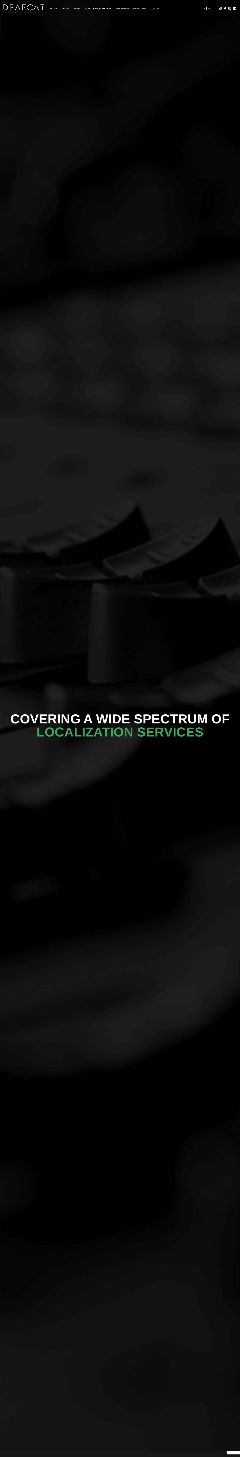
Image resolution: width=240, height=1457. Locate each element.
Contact (156, 8)
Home (53, 8)
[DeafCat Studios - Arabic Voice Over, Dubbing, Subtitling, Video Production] (23, 8)
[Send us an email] (229, 8)
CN (204, 8)
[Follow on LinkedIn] (234, 8)
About (65, 8)
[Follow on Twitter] (225, 8)
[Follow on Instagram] (220, 8)
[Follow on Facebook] (215, 8)
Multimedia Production (131, 8)
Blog (77, 8)
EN (209, 8)
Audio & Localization (98, 8)
